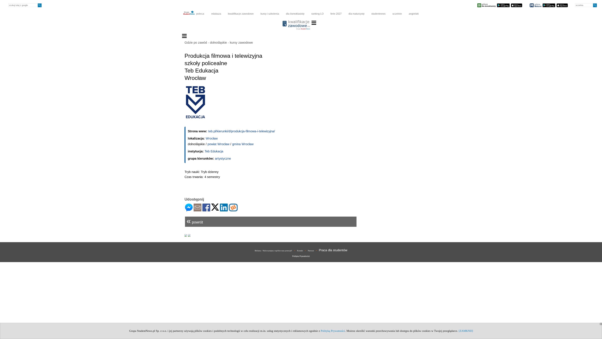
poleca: (200, 13)
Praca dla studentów (333, 250)
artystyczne (223, 158)
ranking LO (317, 13)
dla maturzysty (356, 13)
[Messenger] (189, 210)
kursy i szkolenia (270, 13)
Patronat (311, 251)
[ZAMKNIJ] (466, 330)
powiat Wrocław (218, 144)
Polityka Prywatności (301, 256)
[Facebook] (206, 210)
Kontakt (300, 251)
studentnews (378, 13)
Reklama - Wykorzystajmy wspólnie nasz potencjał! (273, 251)
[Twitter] (215, 209)
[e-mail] (197, 210)
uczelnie (397, 13)
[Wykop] (233, 210)
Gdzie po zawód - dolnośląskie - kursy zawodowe (219, 42)
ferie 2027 (336, 13)
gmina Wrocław (242, 144)
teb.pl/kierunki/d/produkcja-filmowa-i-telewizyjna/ (241, 131)
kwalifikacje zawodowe (241, 13)
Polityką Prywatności (333, 330)
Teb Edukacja (214, 151)
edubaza (216, 13)
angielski (414, 13)
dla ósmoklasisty (295, 13)
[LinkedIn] (224, 210)
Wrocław (212, 138)
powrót (195, 221)
